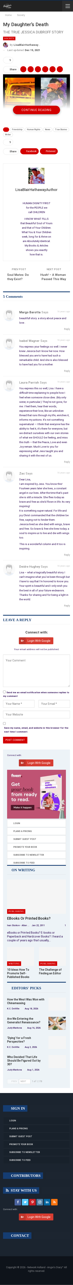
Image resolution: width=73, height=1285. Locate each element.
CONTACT (19, 1236)
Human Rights (33, 129)
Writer (8, 134)
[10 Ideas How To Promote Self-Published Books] (20, 956)
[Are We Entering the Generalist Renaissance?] (57, 1023)
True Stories (61, 129)
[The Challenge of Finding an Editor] (52, 956)
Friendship (17, 129)
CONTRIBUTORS (25, 1176)
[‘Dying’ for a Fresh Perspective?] (57, 1042)
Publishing (16, 911)
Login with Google (39, 640)
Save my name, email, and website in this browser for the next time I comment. (36, 730)
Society (9, 38)
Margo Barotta (30, 312)
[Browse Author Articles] (36, 176)
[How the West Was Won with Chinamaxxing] (57, 1004)
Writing (14, 963)
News (47, 129)
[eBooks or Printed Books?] (36, 897)
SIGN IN (17, 1108)
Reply (66, 329)
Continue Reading (36, 110)
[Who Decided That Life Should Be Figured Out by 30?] (57, 1061)
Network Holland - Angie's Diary (44, 1267)
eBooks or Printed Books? (28, 918)
